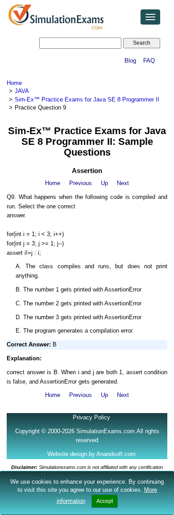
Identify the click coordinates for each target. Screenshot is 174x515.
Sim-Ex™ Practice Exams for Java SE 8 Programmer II (87, 99)
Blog (130, 60)
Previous (80, 183)
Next (123, 183)
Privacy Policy (91, 417)
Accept (104, 501)
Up (104, 183)
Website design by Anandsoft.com (91, 454)
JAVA (22, 91)
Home (14, 83)
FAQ (149, 60)
